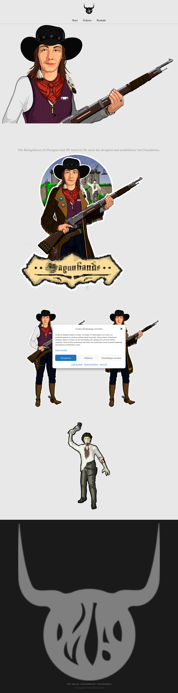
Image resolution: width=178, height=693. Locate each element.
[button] (121, 328)
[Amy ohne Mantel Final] (52, 357)
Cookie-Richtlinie (77, 364)
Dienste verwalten (61, 350)
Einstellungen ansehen (111, 357)
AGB (68, 684)
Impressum (103, 364)
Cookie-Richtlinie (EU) (88, 684)
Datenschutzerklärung (91, 364)
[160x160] (89, 8)
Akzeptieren (65, 357)
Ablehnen (88, 357)
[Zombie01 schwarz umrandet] (89, 465)
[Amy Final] (126, 357)
